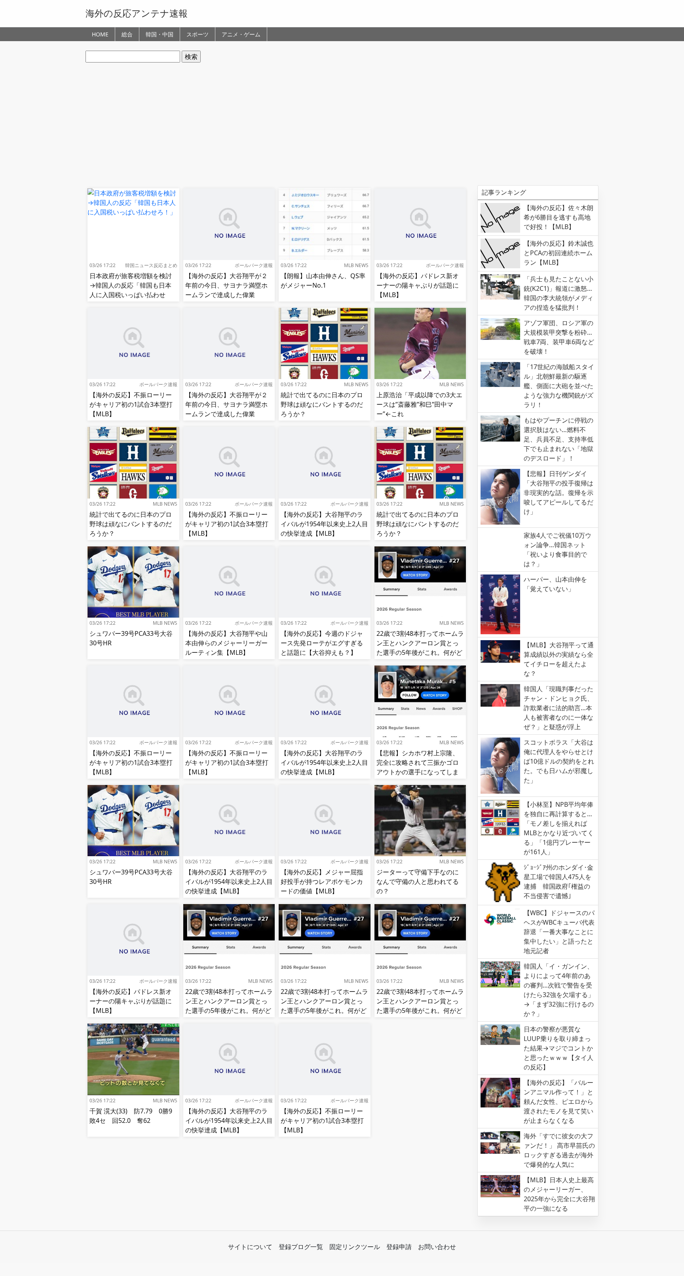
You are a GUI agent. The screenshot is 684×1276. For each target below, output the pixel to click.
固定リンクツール (354, 1246)
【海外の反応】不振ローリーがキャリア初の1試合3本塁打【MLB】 (131, 404)
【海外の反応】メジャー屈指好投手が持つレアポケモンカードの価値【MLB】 (322, 881)
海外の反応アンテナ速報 (137, 13)
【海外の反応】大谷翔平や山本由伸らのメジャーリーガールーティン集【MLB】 (226, 643)
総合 (127, 34)
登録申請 (399, 1246)
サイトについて (250, 1246)
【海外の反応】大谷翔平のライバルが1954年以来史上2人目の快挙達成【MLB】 (324, 524)
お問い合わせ (437, 1246)
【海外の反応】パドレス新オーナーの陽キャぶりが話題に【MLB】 (417, 285)
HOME (100, 34)
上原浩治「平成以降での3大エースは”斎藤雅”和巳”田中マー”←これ (419, 404)
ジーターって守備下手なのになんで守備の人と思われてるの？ (417, 881)
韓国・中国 (159, 34)
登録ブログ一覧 (301, 1246)
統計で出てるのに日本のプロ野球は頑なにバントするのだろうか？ (322, 404)
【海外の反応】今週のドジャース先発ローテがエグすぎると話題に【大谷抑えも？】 (322, 643)
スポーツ (197, 34)
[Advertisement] (342, 123)
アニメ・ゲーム (241, 34)
